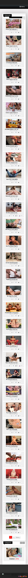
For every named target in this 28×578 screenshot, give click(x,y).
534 (20, 99)
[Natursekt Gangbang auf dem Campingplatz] (13, 528)
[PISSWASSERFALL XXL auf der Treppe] (13, 128)
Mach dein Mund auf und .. (12, 362)
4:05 (13, 449)
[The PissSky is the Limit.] (13, 328)
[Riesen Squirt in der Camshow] (13, 44)
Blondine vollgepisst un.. (12, 162)
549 (20, 132)
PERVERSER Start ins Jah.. (12, 96)
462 (20, 65)
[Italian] (23, 576)
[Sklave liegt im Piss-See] (13, 78)
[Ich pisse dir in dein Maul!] (13, 494)
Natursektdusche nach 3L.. (12, 462)
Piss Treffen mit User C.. (12, 412)
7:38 (13, 465)
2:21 (13, 399)
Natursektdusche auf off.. (12, 512)
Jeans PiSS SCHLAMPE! (12, 179)
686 (20, 482)
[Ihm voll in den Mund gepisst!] (13, 444)
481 (20, 265)
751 (20, 349)
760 (20, 232)
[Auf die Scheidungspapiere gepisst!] (13, 261)
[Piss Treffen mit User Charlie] (13, 411)
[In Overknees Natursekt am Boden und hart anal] (13, 61)
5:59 (13, 182)
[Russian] (24, 576)
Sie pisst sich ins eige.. (12, 479)
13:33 (13, 532)
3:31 (13, 482)
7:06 (13, 199)
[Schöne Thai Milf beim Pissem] (13, 344)
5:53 (13, 99)
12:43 (13, 49)
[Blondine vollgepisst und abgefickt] (13, 161)
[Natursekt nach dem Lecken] (13, 194)
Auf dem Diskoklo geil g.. (12, 146)
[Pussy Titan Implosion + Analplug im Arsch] (13, 28)
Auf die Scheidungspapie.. (12, 262)
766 (20, 515)
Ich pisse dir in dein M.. (12, 496)
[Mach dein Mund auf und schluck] (13, 361)
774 (20, 499)
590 (20, 332)
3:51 (13, 82)
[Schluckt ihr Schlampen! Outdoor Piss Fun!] (13, 394)
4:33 (13, 265)
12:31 (13, 115)
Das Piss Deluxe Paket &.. (12, 246)
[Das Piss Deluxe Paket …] (13, 244)
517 (20, 82)
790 (20, 532)
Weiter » (18, 537)
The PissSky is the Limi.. (12, 329)
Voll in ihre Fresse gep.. (12, 429)
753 (20, 315)
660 (17, 215)
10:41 (13, 415)
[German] (22, 576)
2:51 (13, 315)
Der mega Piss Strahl (12, 296)
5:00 (13, 349)
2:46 (13, 299)
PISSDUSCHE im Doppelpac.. (12, 312)
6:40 (13, 232)
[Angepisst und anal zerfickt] (13, 278)
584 (17, 365)
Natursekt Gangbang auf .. (12, 529)
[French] (20, 576)
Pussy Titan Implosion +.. (12, 29)
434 (20, 165)
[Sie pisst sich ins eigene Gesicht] (13, 478)
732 (20, 299)
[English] (19, 576)
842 (20, 449)
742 (20, 465)
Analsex (12, 559)
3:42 (13, 515)
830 (20, 432)
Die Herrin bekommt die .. (12, 212)
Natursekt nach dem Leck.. (12, 196)
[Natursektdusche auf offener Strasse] (13, 511)
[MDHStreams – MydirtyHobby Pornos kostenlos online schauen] (14, 575)
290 (20, 32)
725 (20, 149)
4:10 (11, 215)
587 (20, 399)
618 (20, 382)
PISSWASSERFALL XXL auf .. (12, 129)
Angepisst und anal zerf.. (12, 279)
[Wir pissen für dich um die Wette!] (13, 378)
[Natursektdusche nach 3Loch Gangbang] (13, 461)
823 (20, 249)
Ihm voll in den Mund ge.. (12, 446)
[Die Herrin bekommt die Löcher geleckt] (13, 211)
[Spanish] (26, 576)
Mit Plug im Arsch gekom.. (12, 229)
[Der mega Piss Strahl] (13, 294)
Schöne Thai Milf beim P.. (12, 346)
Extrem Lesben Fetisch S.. (12, 112)
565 (20, 415)
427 (20, 182)
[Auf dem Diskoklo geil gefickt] (13, 144)
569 (20, 199)
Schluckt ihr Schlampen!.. (12, 396)
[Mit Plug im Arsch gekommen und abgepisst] (13, 228)
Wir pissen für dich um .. (12, 379)
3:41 (13, 132)
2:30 (13, 332)
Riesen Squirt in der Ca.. (12, 46)
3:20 (13, 249)
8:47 (13, 149)
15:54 (13, 32)
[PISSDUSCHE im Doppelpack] (13, 311)
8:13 (13, 65)
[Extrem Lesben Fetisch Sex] (13, 111)
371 (20, 49)
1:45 (13, 499)
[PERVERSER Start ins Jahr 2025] (13, 94)
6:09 (13, 165)
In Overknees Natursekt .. (12, 62)
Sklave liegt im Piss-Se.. (12, 79)
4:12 (11, 365)
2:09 (13, 432)
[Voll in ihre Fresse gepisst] (13, 428)
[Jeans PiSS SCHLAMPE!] (13, 178)
